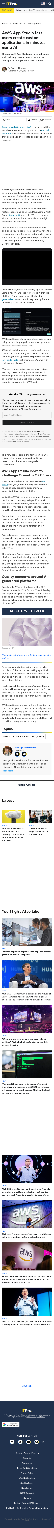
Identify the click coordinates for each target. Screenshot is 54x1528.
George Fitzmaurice (20, 68)
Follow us (34, 120)
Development (34, 23)
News (32, 71)
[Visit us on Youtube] (28, 1442)
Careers (27, 1498)
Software (17, 23)
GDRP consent (27, 1493)
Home (5, 23)
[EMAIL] (25, 754)
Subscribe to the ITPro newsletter (31, 10)
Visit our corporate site (35, 1417)
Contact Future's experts (27, 1453)
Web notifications (27, 1478)
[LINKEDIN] (18, 754)
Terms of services (34, 431)
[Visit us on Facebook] (12, 1442)
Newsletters (27, 1488)
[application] (27, 265)
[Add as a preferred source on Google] (10, 1424)
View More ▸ (27, 1386)
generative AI (9, 299)
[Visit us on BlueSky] (35, 1442)
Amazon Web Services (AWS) (17, 127)
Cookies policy (27, 1483)
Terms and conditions (27, 1468)
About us (27, 1458)
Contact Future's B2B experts (27, 1503)
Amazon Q (14, 215)
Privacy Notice (37, 434)
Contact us (27, 1463)
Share (8, 120)
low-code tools (10, 359)
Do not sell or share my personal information (27, 1508)
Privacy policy (27, 1473)
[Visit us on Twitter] (20, 1442)
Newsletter (47, 120)
